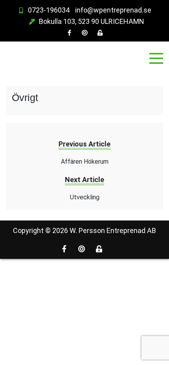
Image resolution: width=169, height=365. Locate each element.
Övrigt (25, 97)
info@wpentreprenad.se (113, 10)
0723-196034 (49, 10)
